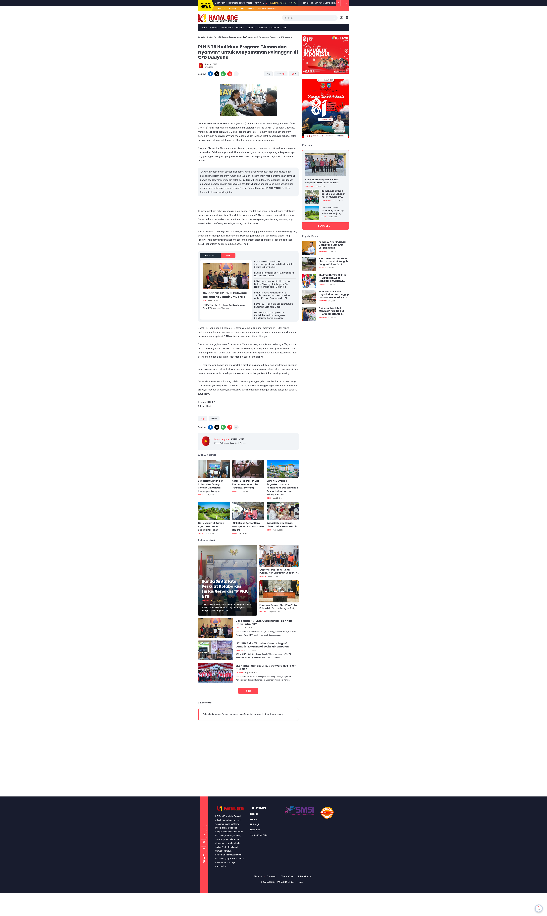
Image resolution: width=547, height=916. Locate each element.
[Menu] (347, 18)
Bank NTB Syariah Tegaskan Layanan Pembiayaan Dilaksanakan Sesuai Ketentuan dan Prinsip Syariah (282, 487)
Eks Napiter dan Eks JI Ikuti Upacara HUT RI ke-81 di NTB (274, 274)
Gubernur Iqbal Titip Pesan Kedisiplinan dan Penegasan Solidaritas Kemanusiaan (270, 315)
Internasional (227, 27)
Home (204, 27)
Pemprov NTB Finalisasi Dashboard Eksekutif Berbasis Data (273, 305)
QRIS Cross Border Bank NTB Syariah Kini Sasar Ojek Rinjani (248, 526)
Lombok (251, 27)
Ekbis (209, 37)
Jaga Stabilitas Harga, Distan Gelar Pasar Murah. (282, 524)
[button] (278, 84)
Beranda (201, 37)
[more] (236, 73)
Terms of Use (287, 876)
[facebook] (210, 73)
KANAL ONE (282, 882)
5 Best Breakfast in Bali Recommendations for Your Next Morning (245, 484)
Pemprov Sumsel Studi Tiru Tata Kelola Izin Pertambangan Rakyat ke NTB (278, 607)
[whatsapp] (223, 73)
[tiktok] (204, 835)
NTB (228, 255)
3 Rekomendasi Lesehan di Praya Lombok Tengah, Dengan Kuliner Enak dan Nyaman (333, 261)
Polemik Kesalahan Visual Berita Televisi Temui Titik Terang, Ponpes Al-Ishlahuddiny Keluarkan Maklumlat (309, 3)
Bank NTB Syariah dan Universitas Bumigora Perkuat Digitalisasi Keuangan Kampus (210, 486)
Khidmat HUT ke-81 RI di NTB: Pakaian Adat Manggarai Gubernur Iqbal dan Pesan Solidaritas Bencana (332, 278)
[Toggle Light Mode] (341, 18)
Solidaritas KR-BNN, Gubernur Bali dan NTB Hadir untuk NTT (225, 295)
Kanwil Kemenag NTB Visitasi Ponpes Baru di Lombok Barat (322, 181)
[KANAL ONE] (218, 17)
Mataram (206, 601)
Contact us (271, 876)
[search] (334, 18)
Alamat (253, 819)
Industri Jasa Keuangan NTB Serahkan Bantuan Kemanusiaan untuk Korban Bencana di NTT (272, 295)
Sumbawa (262, 27)
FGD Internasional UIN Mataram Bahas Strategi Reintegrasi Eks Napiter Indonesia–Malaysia (272, 284)
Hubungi (232, 8)
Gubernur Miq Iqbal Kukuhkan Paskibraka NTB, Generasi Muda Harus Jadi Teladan (331, 311)
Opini (284, 27)
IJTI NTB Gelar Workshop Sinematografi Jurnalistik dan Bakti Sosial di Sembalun (274, 264)
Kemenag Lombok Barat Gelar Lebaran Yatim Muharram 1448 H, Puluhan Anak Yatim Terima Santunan (334, 194)
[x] (216, 73)
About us (258, 876)
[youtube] (204, 849)
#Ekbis (214, 418)
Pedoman (255, 829)
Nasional (240, 27)
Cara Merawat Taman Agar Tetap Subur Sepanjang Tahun (211, 526)
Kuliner (322, 268)
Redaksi (221, 8)
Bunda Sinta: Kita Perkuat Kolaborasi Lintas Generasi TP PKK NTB (225, 589)
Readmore (324, 226)
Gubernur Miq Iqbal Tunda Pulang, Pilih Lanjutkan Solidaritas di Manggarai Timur (278, 571)
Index (248, 690)
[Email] (229, 73)
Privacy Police (304, 876)
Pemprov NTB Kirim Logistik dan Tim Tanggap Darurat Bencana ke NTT (334, 294)
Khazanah (274, 27)
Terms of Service (247, 8)
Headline (233, 3)
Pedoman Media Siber (267, 8)
